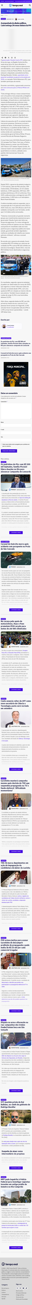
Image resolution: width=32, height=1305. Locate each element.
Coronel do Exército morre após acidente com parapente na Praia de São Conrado (16, 354)
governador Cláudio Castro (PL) (12, 60)
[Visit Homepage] (16, 5)
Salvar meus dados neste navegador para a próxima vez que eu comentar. (16, 445)
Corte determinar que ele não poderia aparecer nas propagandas (14, 999)
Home (2, 15)
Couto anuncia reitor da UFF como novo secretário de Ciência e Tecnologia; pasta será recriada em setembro (16, 1)
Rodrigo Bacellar (8, 1135)
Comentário (4, 401)
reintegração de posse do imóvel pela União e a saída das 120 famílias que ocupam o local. (15, 1225)
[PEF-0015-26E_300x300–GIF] (16, 374)
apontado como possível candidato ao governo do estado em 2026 (15, 77)
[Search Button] (30, 5)
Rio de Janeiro (5, 541)
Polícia (6, 15)
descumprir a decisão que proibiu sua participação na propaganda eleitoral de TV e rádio (15, 984)
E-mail (2, 429)
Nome (2, 422)
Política (3, 462)
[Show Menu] (2, 5)
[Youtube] (23, 1288)
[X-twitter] (17, 1288)
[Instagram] (20, 1288)
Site (2, 437)
